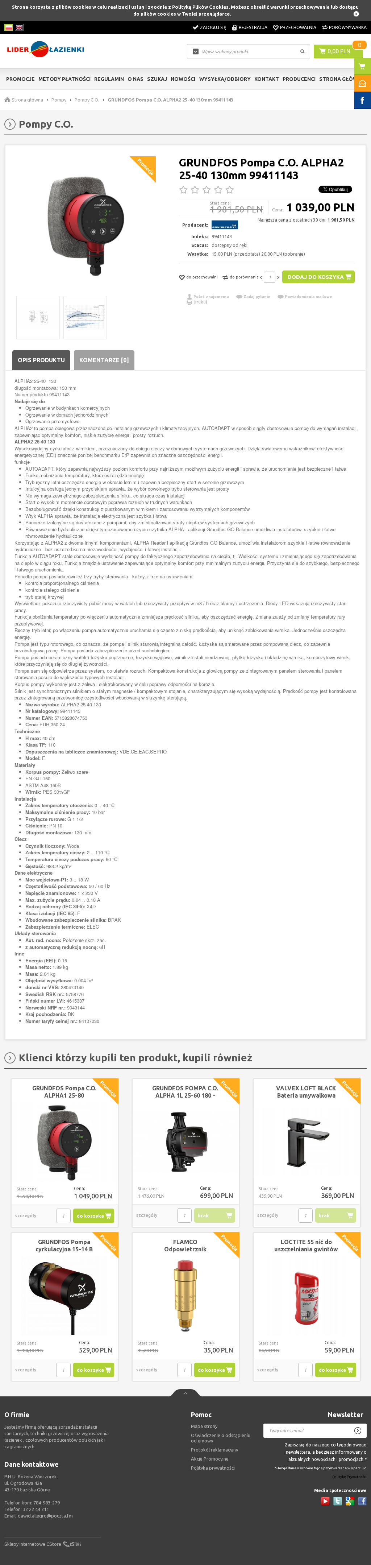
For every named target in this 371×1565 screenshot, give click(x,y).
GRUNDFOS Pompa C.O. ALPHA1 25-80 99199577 (64, 1095)
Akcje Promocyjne (210, 1458)
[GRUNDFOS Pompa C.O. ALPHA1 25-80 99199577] (65, 1143)
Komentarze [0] (104, 360)
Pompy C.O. (87, 99)
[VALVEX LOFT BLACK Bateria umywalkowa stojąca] (307, 1142)
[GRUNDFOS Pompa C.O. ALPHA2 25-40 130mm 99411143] (86, 226)
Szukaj (157, 79)
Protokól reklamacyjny (214, 1449)
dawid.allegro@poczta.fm (45, 1515)
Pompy (58, 99)
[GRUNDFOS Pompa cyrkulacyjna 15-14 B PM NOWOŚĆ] (65, 1296)
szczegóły (25, 1215)
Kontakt (266, 79)
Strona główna (342, 79)
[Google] (350, 1501)
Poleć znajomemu (211, 296)
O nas (135, 79)
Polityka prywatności (213, 1467)
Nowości (183, 79)
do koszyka (90, 1215)
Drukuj (200, 302)
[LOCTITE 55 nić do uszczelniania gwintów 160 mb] (307, 1296)
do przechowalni (202, 277)
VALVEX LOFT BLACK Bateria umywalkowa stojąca (306, 1095)
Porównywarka (348, 27)
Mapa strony (204, 1426)
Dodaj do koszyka (316, 277)
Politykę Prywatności (349, 1477)
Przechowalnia (298, 27)
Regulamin (109, 79)
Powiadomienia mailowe (308, 296)
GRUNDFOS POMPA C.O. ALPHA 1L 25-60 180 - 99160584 (185, 1095)
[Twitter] (337, 1501)
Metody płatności (64, 79)
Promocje (20, 79)
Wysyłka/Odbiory (224, 79)
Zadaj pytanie (256, 296)
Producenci (299, 79)
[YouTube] (325, 1501)
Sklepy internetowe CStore (32, 1544)
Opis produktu (41, 360)
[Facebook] (362, 1501)
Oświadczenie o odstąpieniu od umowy (220, 1438)
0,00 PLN (339, 51)
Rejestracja (253, 27)
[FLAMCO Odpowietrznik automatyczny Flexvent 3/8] (186, 1296)
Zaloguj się (213, 27)
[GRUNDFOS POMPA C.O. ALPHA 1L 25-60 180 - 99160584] (186, 1142)
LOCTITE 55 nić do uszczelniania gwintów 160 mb (306, 1249)
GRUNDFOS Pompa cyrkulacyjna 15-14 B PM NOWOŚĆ (64, 1249)
